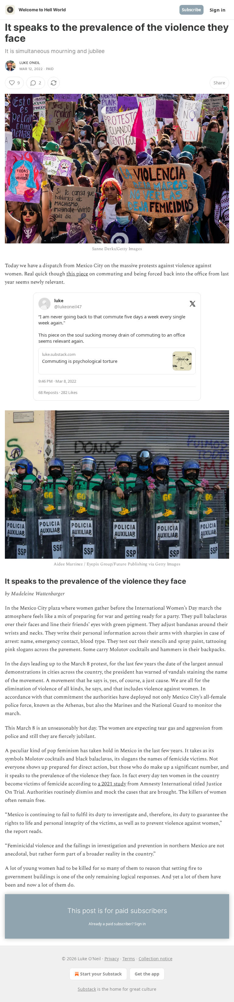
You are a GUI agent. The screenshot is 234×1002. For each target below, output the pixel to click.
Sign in (217, 10)
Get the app (147, 974)
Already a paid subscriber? (117, 923)
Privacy (112, 958)
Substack (87, 989)
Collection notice (155, 958)
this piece (77, 274)
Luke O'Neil (30, 63)
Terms (128, 958)
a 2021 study (112, 784)
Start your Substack (101, 974)
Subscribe (191, 9)
